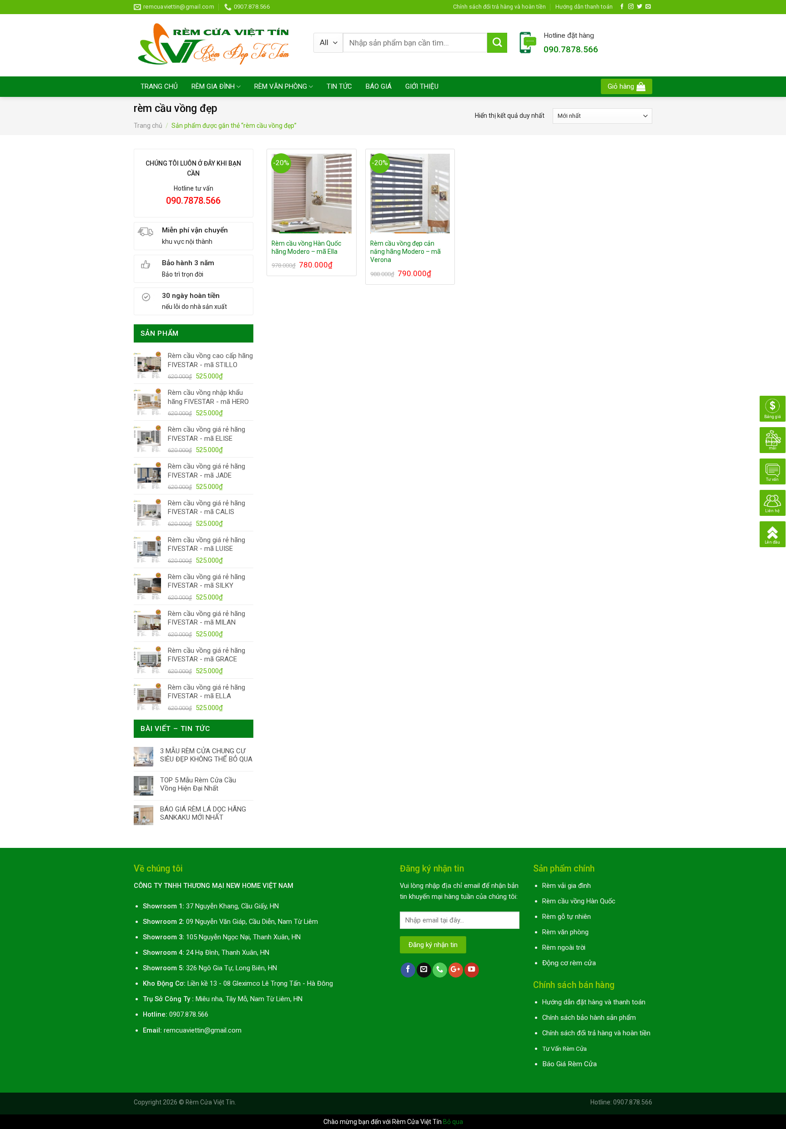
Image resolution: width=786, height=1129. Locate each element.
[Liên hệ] (773, 502)
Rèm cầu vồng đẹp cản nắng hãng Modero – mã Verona (405, 251)
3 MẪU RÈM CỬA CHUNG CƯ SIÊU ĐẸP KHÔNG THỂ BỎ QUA (206, 755)
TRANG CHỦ (159, 86)
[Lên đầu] (773, 533)
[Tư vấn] (773, 471)
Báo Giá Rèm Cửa (569, 1064)
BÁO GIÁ (379, 86)
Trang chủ (148, 125)
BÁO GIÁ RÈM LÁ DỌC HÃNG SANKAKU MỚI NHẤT (203, 813)
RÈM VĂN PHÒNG (280, 86)
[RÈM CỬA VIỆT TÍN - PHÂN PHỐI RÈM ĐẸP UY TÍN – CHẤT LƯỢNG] (217, 45)
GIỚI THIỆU (421, 86)
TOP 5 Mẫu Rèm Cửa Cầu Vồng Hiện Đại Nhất (198, 784)
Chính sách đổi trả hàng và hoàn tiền (499, 6)
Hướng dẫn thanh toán (584, 6)
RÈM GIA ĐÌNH (213, 86)
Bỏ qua (453, 1121)
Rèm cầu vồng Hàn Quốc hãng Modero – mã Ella (306, 247)
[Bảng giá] (773, 408)
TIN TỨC (339, 86)
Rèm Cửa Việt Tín (210, 1102)
